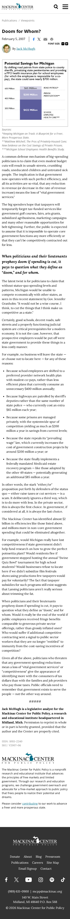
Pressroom (52, 856)
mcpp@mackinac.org (47, 891)
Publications (9, 20)
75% (62, 43)
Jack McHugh (25, 48)
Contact (46, 868)
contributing (30, 803)
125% (66, 43)
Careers (37, 862)
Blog (39, 856)
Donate (15, 856)
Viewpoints (28, 20)
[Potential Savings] (35, 93)
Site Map (53, 862)
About (28, 856)
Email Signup (27, 868)
